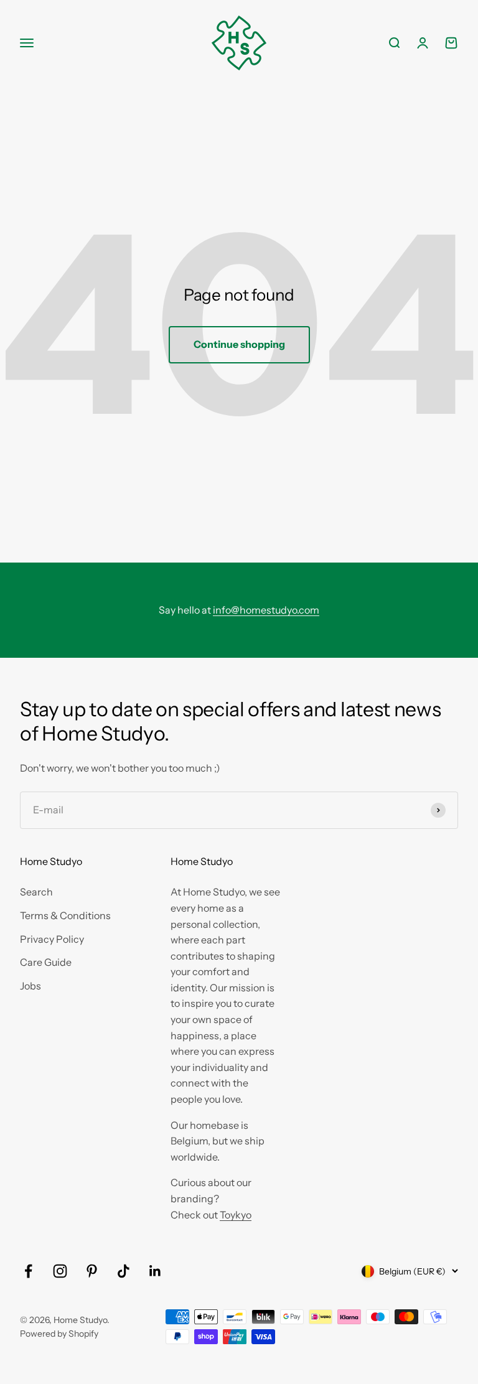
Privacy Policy (52, 939)
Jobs (30, 986)
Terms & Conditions (65, 915)
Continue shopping (239, 344)
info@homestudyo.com (266, 610)
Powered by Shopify (59, 1333)
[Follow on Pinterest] (91, 1271)
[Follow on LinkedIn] (155, 1271)
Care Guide (46, 962)
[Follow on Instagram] (60, 1271)
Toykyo (235, 1215)
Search (36, 892)
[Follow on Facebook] (28, 1271)
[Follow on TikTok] (123, 1271)
